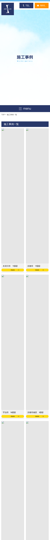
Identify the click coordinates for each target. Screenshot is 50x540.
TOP (3, 115)
